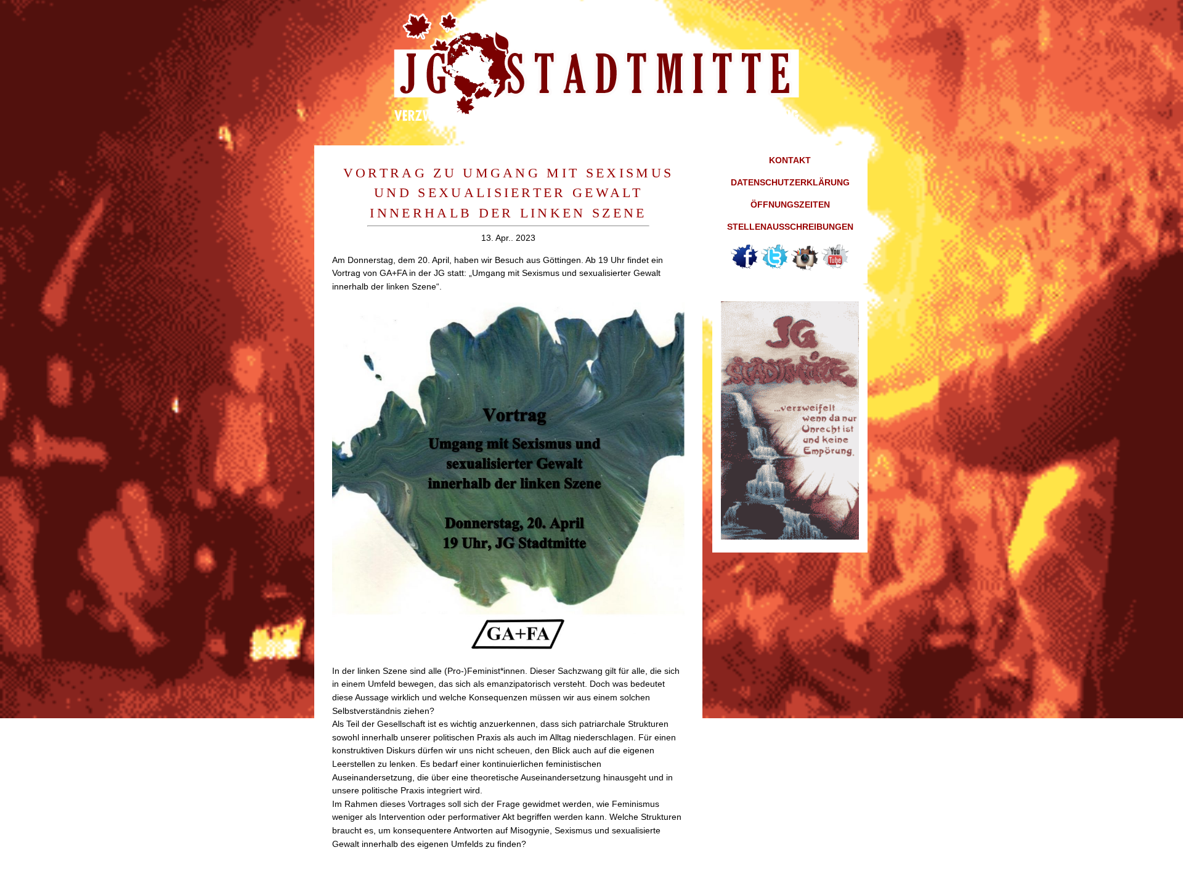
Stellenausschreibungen (790, 227)
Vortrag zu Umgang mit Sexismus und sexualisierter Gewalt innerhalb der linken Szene (508, 193)
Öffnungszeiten (790, 204)
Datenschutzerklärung (790, 182)
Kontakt (790, 160)
